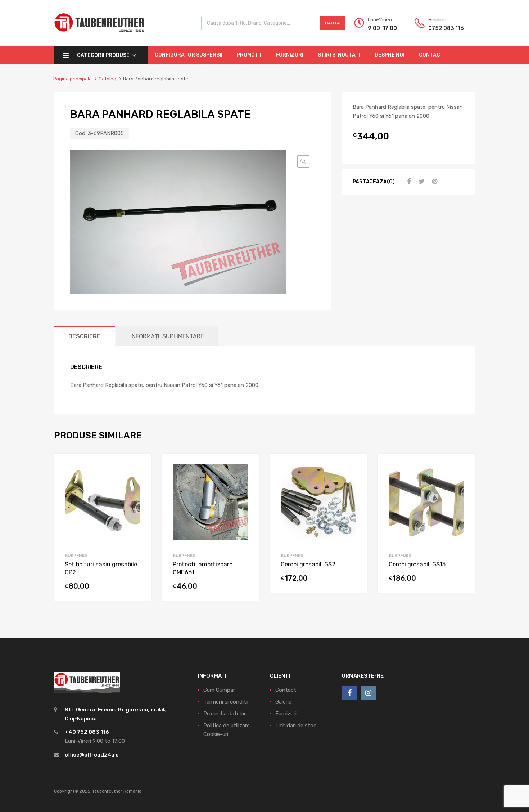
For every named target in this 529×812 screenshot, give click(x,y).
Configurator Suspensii (188, 55)
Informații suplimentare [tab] (167, 336)
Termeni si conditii (225, 702)
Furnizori (289, 55)
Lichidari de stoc (295, 725)
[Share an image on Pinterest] (433, 181)
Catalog (107, 78)
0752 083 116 (446, 28)
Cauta (332, 23)
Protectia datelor (224, 713)
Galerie (283, 702)
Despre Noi (389, 55)
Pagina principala (72, 78)
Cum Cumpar (219, 690)
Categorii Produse (103, 55)
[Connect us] (349, 692)
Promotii (249, 55)
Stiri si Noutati (339, 55)
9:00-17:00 (382, 28)
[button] (303, 161)
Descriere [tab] (84, 336)
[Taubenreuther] (99, 36)
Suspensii (76, 555)
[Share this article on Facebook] (407, 181)
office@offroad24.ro (92, 754)
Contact (431, 55)
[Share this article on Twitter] (420, 181)
